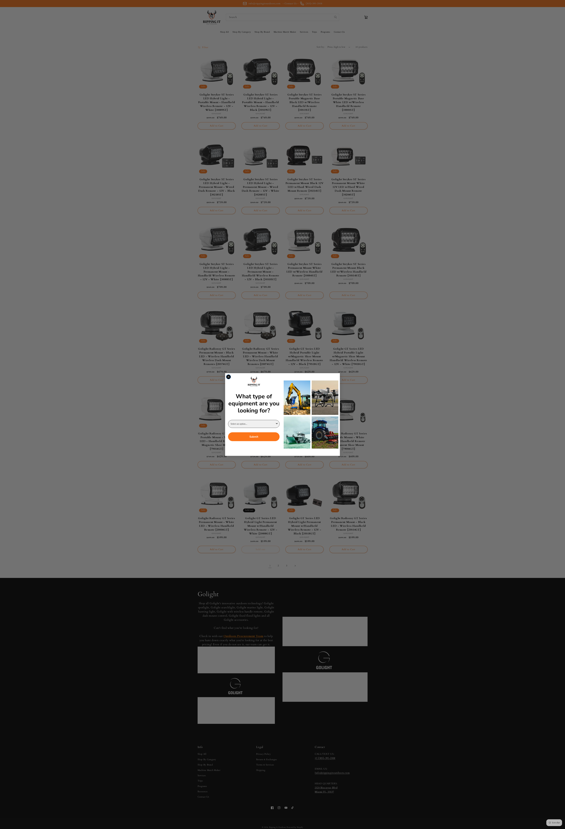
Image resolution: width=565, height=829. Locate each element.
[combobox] (253, 424)
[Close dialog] (228, 377)
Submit (253, 436)
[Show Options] (276, 424)
